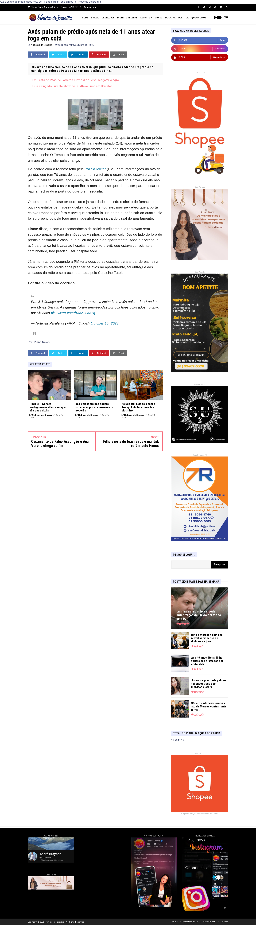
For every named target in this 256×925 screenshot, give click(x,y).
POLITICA (183, 18)
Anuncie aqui (90, 7)
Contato (224, 922)
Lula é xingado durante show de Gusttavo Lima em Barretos (72, 86)
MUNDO (158, 18)
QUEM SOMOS (198, 18)
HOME (85, 18)
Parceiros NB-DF (69, 7)
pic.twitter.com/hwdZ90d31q (73, 313)
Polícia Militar (95, 169)
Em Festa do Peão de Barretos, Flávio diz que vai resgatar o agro (75, 80)
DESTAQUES (108, 18)
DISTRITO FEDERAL (127, 18)
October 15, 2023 (104, 323)
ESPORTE (145, 18)
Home (175, 922)
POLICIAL (170, 18)
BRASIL (95, 18)
